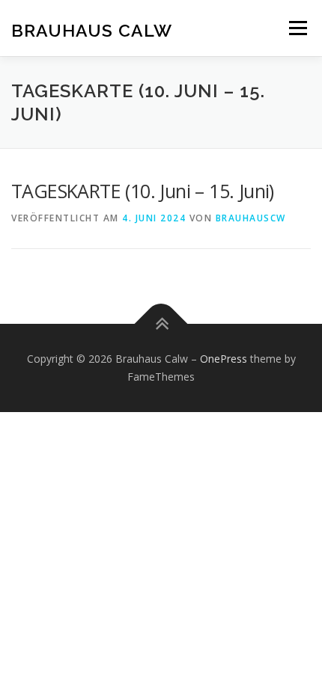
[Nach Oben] (161, 324)
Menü (297, 28)
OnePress (223, 358)
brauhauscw (251, 218)
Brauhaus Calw (91, 29)
